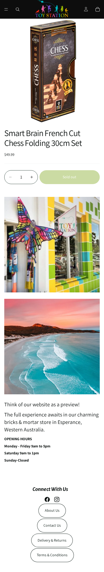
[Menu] (6, 9)
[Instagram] (57, 499)
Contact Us (52, 525)
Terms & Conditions (52, 555)
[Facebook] (47, 499)
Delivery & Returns (52, 540)
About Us (52, 510)
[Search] (17, 9)
